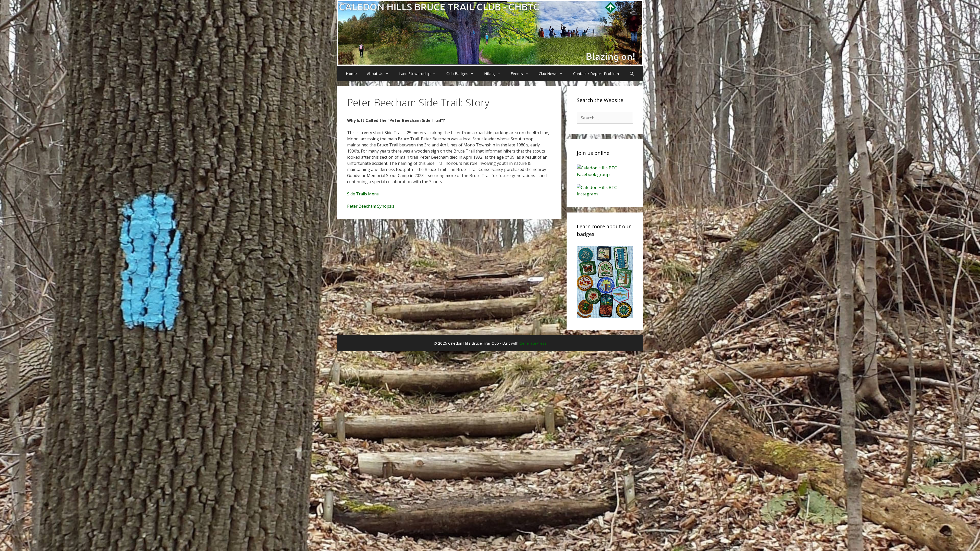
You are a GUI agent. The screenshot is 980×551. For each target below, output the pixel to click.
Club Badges (457, 73)
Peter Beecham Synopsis (370, 206)
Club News (548, 73)
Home (351, 73)
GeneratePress (533, 343)
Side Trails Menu (363, 194)
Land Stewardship (415, 73)
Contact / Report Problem (596, 73)
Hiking (489, 73)
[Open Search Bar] (631, 73)
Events (517, 73)
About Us (375, 73)
